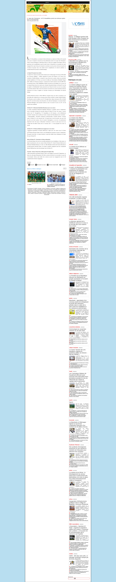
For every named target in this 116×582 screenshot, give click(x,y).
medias (48, 193)
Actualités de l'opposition (59, 189)
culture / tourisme (35, 193)
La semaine (72, 512)
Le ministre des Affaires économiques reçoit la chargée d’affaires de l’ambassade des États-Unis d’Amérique (78, 438)
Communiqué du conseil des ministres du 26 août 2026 (77, 329)
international (62, 191)
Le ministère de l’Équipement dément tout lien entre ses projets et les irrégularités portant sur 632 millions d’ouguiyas (78, 322)
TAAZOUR (46, 194)
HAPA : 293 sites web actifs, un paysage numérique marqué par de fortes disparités (78, 557)
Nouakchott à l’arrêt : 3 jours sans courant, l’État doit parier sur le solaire (78, 235)
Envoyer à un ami (41, 164)
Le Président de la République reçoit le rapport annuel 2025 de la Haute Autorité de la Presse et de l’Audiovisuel (78, 567)
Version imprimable (53, 164)
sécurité (56, 191)
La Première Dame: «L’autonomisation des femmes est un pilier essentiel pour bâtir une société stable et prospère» (78, 549)
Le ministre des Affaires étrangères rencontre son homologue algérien (76, 119)
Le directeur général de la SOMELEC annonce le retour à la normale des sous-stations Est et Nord (78, 224)
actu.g (63, 193)
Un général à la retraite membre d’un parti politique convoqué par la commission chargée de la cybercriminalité (78, 183)
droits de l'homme (48, 189)
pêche (40, 193)
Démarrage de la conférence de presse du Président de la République (78, 570)
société (34, 189)
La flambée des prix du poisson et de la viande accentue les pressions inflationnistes (78, 492)
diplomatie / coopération (33, 191)
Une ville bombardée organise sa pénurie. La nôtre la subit (78, 197)
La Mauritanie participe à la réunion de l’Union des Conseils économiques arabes (78, 441)
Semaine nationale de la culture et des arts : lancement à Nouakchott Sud (78, 367)
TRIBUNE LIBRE (46, 192)
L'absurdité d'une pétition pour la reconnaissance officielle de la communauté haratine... (78, 62)
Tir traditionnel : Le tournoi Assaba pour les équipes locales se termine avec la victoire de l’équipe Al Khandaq (56, 185)
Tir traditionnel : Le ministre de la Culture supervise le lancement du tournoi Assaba (77, 416)
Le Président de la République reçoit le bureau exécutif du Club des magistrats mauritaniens (78, 317)
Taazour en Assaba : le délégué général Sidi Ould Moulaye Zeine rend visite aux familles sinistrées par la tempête (78, 49)
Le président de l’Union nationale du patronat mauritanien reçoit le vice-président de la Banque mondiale (78, 461)
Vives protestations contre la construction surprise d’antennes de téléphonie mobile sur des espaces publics (78, 393)
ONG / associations (44, 191)
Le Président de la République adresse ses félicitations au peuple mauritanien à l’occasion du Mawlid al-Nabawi (78, 278)
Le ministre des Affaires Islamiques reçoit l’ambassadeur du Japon (77, 294)
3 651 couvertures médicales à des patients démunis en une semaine (78, 396)
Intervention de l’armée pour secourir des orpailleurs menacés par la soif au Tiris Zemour (78, 161)
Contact (47, 2)
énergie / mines (41, 188)
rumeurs (63, 192)
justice (51, 191)
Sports (30, 184)
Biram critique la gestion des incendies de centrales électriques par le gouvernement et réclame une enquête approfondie (77, 186)
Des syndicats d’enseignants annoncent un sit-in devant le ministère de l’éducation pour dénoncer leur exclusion (77, 449)
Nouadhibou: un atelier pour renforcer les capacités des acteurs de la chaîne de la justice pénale (78, 319)
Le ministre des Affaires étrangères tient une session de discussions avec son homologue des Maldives (78, 135)
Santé (44, 193)
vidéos (58, 192)
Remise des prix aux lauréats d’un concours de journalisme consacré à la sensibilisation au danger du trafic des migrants (78, 572)
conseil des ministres (56, 193)
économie (53, 188)
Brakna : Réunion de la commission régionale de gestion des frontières (78, 157)
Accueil (30, 2)
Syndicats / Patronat (36, 192)
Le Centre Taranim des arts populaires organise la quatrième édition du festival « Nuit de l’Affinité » (78, 352)
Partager (63, 164)
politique (48, 188)
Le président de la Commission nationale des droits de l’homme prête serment (78, 270)
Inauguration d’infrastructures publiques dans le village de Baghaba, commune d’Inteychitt (78, 502)
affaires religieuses (60, 188)
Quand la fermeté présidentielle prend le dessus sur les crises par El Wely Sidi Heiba (77, 207)
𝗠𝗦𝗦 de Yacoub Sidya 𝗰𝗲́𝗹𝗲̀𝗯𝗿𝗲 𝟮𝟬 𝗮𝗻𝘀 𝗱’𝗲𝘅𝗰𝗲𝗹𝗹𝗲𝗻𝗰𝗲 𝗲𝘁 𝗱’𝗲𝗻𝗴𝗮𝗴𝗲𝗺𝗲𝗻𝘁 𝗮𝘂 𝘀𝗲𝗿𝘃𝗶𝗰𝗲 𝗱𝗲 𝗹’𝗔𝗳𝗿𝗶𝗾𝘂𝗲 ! (78, 75)
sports (29, 192)
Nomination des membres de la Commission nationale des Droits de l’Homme (78, 250)
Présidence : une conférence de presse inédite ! (79, 71)
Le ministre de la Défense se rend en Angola (77, 147)
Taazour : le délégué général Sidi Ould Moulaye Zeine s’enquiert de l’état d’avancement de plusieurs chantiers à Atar (78, 39)
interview (30, 189)
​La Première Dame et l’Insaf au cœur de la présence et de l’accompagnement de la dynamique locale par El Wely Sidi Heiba (77, 209)
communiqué (40, 189)
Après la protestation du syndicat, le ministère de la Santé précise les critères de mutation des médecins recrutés (78, 390)
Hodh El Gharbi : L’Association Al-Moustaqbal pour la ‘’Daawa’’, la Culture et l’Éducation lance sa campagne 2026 (78, 289)
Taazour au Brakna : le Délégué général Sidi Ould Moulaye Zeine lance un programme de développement (78, 52)
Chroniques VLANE (32, 188)
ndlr (29, 193)
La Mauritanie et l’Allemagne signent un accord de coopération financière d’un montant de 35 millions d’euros (78, 424)
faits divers (53, 192)
